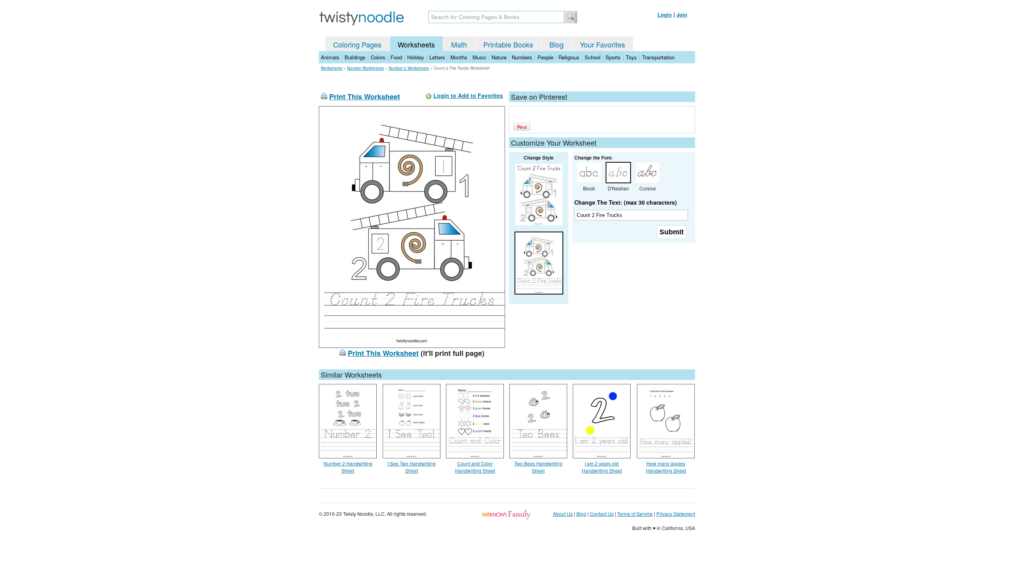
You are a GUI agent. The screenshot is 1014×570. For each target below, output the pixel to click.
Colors (378, 57)
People (545, 57)
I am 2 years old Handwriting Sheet (602, 467)
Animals (330, 57)
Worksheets (416, 44)
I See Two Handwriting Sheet (411, 467)
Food (396, 57)
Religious (568, 57)
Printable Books (508, 44)
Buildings (355, 57)
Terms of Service (635, 513)
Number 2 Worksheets (409, 68)
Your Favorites (602, 44)
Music (479, 57)
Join (682, 14)
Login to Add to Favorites (468, 95)
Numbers (522, 57)
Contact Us (602, 513)
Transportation (658, 57)
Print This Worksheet (364, 96)
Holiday (415, 57)
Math (459, 44)
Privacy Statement (675, 513)
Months (458, 57)
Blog (556, 44)
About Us (563, 513)
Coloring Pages (357, 44)
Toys (631, 57)
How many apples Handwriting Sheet (666, 467)
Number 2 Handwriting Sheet (348, 467)
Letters (437, 57)
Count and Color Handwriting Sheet (475, 467)
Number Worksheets (365, 68)
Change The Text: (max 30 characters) (625, 202)
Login (665, 14)
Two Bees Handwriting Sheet (538, 467)
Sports (613, 57)
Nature (499, 57)
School (592, 57)
